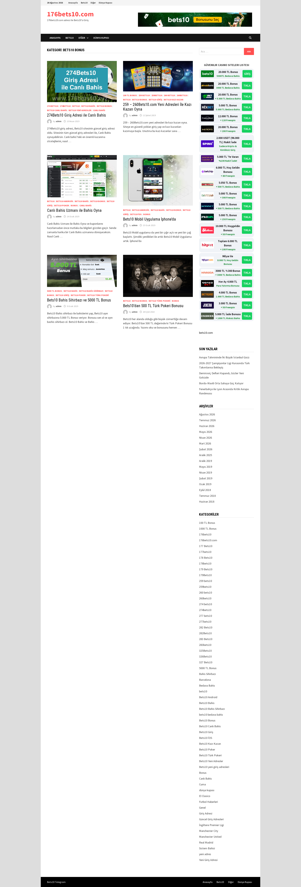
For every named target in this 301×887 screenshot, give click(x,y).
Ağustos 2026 (207, 414)
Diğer (93, 2)
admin (58, 121)
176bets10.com (70, 14)
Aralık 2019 (205, 461)
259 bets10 (144, 95)
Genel (202, 807)
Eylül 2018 (205, 490)
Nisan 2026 (205, 437)
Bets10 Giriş (155, 99)
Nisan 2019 (205, 472)
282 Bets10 (205, 627)
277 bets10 (205, 616)
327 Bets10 (205, 662)
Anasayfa (73, 2)
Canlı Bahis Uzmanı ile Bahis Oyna (74, 210)
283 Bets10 (205, 639)
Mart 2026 (205, 443)
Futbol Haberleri (208, 802)
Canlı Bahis (99, 110)
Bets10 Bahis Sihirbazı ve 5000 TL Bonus (79, 300)
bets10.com (206, 332)
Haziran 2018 (206, 501)
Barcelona (205, 680)
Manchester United (210, 836)
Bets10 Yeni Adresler (80, 110)
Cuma (202, 784)
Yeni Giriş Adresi (208, 860)
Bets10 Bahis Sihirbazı (91, 291)
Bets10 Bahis (88, 106)
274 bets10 (52, 106)
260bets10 (182, 95)
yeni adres (205, 854)
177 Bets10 (205, 546)
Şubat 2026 (205, 449)
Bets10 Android (64, 201)
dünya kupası (206, 790)
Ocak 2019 (205, 484)
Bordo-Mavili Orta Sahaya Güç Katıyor (221, 383)
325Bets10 (205, 650)
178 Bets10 (205, 557)
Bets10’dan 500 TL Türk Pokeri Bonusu (153, 306)
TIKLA (247, 85)
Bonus (74, 205)
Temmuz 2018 (207, 496)
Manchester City (208, 831)
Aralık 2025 (205, 455)
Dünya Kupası (105, 2)
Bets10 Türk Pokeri (98, 295)
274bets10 (65, 106)
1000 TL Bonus (208, 528)
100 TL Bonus (130, 95)
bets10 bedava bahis (211, 714)
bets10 (76, 106)
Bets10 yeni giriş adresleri (214, 767)
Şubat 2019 (205, 478)
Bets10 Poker (61, 205)
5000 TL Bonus (54, 291)
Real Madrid (206, 842)
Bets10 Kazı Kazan (173, 99)
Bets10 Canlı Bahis (57, 110)
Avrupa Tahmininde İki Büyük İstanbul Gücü (224, 357)
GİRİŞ (247, 74)
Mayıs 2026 (205, 432)
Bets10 (84, 2)
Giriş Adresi (205, 813)
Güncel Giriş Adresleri (211, 819)
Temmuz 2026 (207, 420)
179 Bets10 (205, 569)
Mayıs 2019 (205, 466)
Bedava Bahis (207, 685)
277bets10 (205, 621)
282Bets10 (205, 633)
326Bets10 (205, 656)
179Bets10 (205, 575)
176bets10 (205, 534)
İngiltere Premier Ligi (211, 825)
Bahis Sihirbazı (207, 674)
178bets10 (205, 563)
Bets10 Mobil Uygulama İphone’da (149, 219)
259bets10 (156, 95)
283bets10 (205, 645)
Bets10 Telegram (56, 882)
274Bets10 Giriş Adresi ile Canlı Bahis (76, 115)
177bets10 (205, 552)
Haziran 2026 (206, 426)
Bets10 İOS (136, 214)
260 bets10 (169, 95)
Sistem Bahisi (207, 848)
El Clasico (204, 796)
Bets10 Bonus (104, 106)
